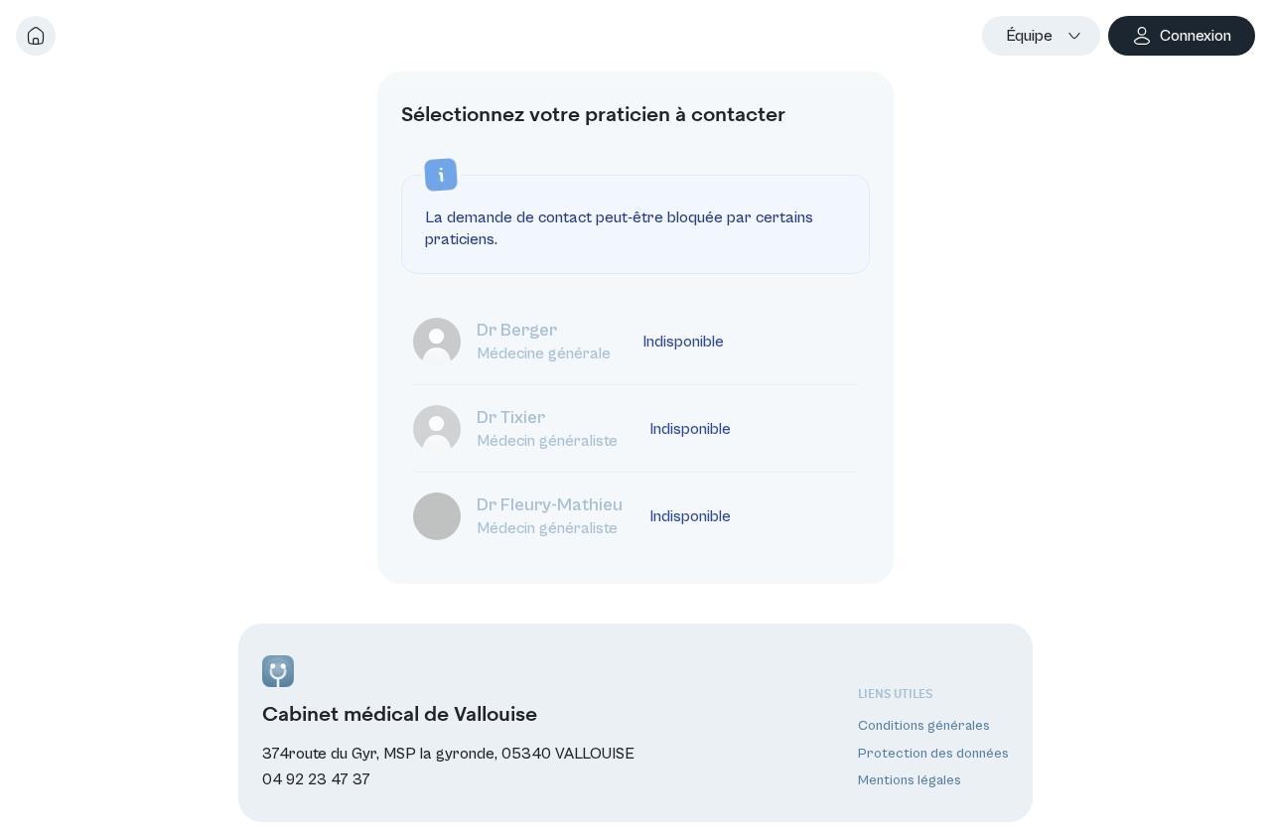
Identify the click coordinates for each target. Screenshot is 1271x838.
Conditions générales (924, 726)
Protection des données (933, 754)
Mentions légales (909, 780)
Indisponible (683, 341)
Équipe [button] (1029, 36)
